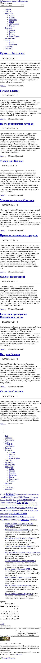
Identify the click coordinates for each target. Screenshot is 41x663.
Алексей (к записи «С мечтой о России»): (21, 538)
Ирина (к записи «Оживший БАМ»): (19, 530)
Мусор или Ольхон (11, 160)
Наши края (9, 13)
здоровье (2, 508)
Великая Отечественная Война (30, 494)
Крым (11, 22)
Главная (8, 9)
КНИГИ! (8, 11)
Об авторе (8, 46)
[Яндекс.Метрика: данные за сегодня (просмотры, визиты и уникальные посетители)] (7, 658)
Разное (7, 40)
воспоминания (33, 502)
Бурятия (18, 494)
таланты (30, 517)
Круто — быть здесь (12, 53)
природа (26, 510)
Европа (12, 32)
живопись (28, 505)
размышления (7, 516)
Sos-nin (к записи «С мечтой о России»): (20, 561)
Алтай (11, 16)
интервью (11, 507)
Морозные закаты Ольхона (17, 200)
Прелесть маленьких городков (19, 235)
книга (35, 508)
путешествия (18, 513)
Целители (13, 44)
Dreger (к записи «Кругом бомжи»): (18, 546)
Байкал (12, 18)
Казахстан (34, 497)
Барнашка (8, 438)
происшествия (34, 510)
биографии (22, 502)
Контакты (8, 49)
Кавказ (27, 497)
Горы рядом (9, 440)
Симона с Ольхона (11, 391)
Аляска (12, 30)
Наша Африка (14, 36)
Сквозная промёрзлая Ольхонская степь (13, 315)
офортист (8, 483)
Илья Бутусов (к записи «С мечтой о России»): (23, 552)
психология (4, 514)
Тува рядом (9, 487)
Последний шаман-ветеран (16, 123)
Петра (27, 499)
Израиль (8, 448)
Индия (11, 34)
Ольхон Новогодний (12, 276)
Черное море (5, 502)
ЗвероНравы (9, 446)
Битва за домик (9, 90)
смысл (19, 516)
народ (14, 510)
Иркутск (14, 497)
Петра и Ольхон (10, 354)
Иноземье (8, 28)
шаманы (25, 519)
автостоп (13, 502)
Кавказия (12, 473)
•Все (6, 436)
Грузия (2, 497)
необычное (20, 510)
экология (33, 520)
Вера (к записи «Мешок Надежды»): (19, 594)
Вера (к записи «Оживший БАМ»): (18, 569)
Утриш (11, 26)
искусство (21, 508)
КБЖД (21, 497)
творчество (5, 519)
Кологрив (13, 20)
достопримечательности (18, 505)
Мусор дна (9, 463)
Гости (11, 42)
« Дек (2, 624)
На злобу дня (10, 38)
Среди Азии (14, 24)
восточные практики (5, 505)
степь (24, 517)
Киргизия (2, 500)
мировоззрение (5, 510)
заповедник (35, 505)
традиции (17, 520)
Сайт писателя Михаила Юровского (14, 1)
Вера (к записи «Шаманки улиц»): (18, 585)
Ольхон (20, 499)
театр (13, 520)
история (29, 507)
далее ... (3, 86)
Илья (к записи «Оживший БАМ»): (18, 577)
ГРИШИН (9, 444)
